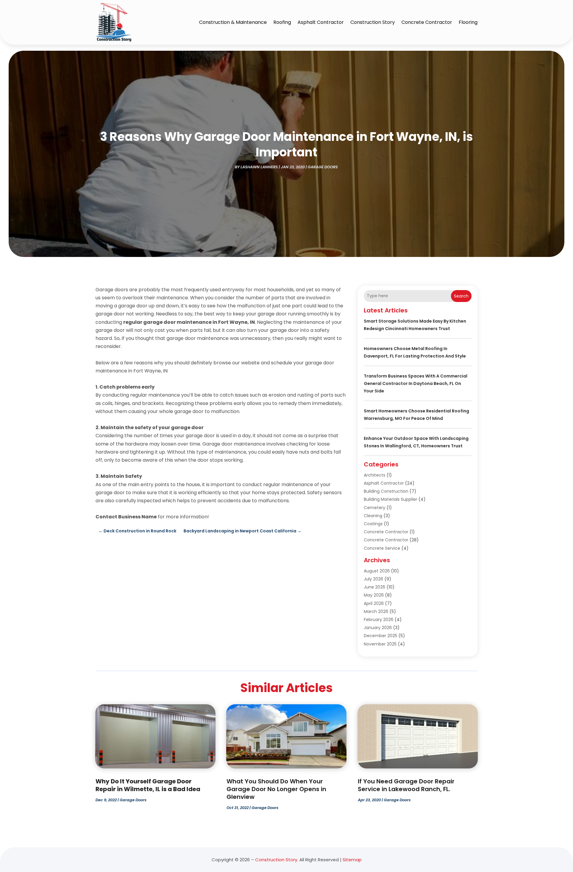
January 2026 (378, 628)
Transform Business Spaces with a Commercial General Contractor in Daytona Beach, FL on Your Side (415, 383)
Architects (374, 475)
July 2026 (373, 579)
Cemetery (374, 508)
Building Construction (386, 491)
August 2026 (377, 571)
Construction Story (372, 22)
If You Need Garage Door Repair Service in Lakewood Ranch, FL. (406, 785)
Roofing (282, 22)
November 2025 (380, 644)
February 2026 (378, 620)
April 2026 (374, 603)
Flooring (468, 22)
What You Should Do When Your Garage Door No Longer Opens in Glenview (276, 789)
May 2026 (374, 595)
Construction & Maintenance (233, 22)
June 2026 (374, 587)
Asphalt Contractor (321, 22)
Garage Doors (323, 167)
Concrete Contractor (426, 22)
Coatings (373, 524)
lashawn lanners (259, 167)
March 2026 (376, 611)
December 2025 (380, 636)
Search (461, 296)
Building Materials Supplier (390, 499)
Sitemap (352, 859)
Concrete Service (382, 548)
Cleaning (373, 516)
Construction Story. (276, 859)
